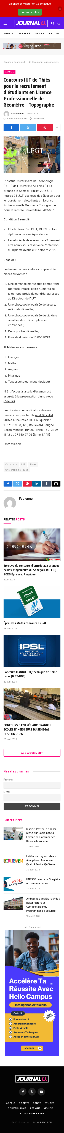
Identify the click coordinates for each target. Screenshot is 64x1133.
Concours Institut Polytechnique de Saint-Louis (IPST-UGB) (31, 674)
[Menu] (6, 23)
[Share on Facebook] (11, 127)
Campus (9, 72)
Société (24, 33)
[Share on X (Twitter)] (28, 127)
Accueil (7, 62)
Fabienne (19, 113)
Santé (39, 33)
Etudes (54, 33)
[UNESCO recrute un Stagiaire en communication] (13, 884)
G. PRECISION (44, 1122)
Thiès (33, 464)
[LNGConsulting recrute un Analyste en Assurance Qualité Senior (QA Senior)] (13, 860)
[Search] (52, 23)
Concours (11, 464)
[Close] (60, 8)
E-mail (7, 791)
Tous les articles (32, 1113)
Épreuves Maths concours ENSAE (25, 623)
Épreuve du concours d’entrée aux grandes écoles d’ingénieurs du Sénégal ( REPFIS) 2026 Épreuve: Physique (31, 570)
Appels (9, 33)
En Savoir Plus (30, 12)
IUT (23, 464)
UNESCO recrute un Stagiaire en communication (43, 881)
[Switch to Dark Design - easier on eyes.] (58, 23)
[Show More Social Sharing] (57, 127)
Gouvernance (17, 1108)
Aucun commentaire (17, 118)
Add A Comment (32, 752)
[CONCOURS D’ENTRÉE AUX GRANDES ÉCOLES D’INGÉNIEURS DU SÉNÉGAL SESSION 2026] (32, 704)
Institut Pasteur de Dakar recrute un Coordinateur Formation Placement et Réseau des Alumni (41, 835)
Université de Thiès (16, 469)
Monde (48, 1108)
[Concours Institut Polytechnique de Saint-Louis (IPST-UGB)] (32, 651)
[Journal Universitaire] (31, 23)
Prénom (8, 779)
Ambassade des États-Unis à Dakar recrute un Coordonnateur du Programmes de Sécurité (43, 904)
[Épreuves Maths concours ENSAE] (32, 602)
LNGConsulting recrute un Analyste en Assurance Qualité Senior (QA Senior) (41, 860)
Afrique (35, 1108)
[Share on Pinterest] (45, 127)
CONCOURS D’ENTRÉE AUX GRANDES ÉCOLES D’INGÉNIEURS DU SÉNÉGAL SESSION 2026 (27, 729)
